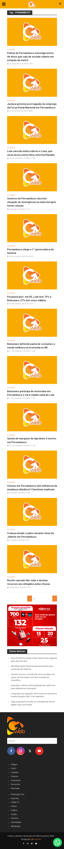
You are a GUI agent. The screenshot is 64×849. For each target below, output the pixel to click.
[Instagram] (21, 751)
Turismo (14, 818)
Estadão (11, 50)
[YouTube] (39, 751)
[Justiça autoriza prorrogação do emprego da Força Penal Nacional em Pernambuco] (32, 82)
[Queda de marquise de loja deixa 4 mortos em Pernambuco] (32, 416)
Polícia (14, 806)
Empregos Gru (17, 794)
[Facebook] (11, 751)
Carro (13, 768)
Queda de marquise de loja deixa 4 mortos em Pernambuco (31, 440)
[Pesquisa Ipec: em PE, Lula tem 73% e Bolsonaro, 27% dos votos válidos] (32, 275)
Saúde (14, 814)
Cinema (14, 776)
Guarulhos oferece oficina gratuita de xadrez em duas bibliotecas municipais (33, 687)
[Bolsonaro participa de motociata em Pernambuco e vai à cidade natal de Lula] (32, 369)
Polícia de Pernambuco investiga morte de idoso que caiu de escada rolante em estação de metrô (30, 57)
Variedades (16, 822)
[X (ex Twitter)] (30, 751)
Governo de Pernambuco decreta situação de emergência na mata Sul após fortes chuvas (31, 202)
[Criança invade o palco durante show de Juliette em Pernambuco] (32, 511)
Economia (15, 784)
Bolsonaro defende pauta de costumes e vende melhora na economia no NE (31, 345)
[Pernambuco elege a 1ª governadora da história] (32, 227)
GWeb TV (15, 802)
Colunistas (16, 780)
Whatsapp (15, 826)
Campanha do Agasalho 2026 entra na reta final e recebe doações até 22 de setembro (34, 695)
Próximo (54, 599)
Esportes (15, 798)
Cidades (14, 772)
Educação (15, 788)
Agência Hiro (35, 839)
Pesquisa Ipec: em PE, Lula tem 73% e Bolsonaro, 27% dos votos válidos (29, 298)
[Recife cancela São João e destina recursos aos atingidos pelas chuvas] (32, 558)
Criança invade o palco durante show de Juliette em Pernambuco (30, 535)
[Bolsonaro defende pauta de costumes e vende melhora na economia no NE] (32, 322)
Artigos (14, 764)
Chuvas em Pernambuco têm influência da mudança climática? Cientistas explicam (32, 487)
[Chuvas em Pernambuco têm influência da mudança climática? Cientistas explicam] (32, 464)
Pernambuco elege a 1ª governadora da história (30, 251)
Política (14, 810)
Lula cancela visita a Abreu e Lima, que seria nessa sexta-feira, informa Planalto (31, 153)
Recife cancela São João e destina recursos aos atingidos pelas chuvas (28, 582)
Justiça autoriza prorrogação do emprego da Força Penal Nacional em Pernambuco (32, 105)
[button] (57, 842)
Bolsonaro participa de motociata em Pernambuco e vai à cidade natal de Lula (30, 393)
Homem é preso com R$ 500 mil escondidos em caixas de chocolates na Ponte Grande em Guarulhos (33, 677)
